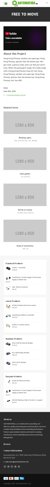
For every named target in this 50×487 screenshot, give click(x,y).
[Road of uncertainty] (25, 233)
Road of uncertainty (25, 246)
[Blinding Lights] (25, 125)
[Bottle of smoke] (25, 197)
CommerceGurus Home (16, 95)
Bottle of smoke (25, 210)
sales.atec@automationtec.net (17, 461)
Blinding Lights (25, 137)
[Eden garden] (25, 161)
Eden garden (25, 174)
